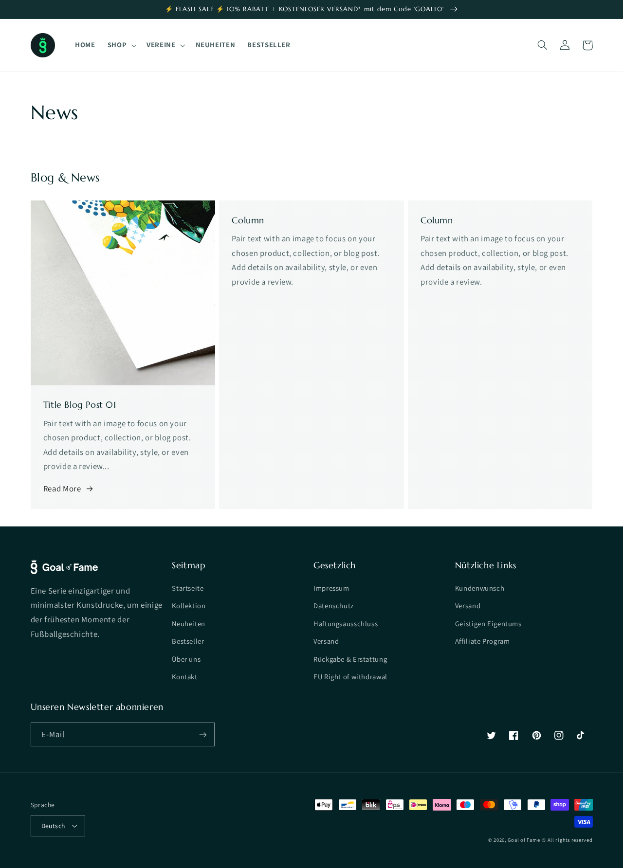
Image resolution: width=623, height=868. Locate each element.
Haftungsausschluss (345, 623)
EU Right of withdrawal (350, 676)
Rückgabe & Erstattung (350, 659)
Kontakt (184, 676)
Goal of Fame (524, 839)
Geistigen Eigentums (488, 623)
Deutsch (53, 825)
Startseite (187, 588)
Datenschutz (333, 605)
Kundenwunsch (480, 588)
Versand (326, 641)
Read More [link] (62, 488)
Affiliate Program (482, 641)
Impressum (331, 588)
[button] (120, 45)
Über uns (186, 659)
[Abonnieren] (202, 734)
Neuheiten (188, 623)
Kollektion (188, 605)
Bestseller (188, 641)
